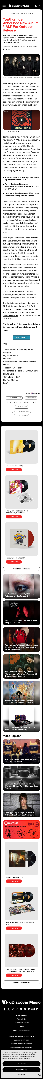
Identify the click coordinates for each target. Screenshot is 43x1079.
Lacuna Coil (14, 402)
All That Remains (14, 398)
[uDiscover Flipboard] (29, 1009)
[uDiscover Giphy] (37, 1009)
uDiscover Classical (21, 1030)
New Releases (21, 407)
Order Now (14, 470)
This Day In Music (21, 1023)
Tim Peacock (9, 49)
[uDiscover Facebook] (4, 1009)
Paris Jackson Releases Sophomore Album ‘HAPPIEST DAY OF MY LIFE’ (22, 186)
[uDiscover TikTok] (17, 1009)
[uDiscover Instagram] (12, 1009)
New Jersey (29, 402)
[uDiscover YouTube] (21, 1009)
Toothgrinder (21, 416)
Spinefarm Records (21, 411)
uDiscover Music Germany (21, 1048)
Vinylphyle (21, 1019)
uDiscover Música (21, 1040)
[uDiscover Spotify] (25, 1009)
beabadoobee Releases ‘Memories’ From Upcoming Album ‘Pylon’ (22, 194)
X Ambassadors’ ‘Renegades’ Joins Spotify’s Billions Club (22, 178)
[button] (21, 450)
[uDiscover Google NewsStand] (33, 1009)
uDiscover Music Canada (21, 1044)
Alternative (31, 398)
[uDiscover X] (8, 1009)
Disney (21, 1027)
